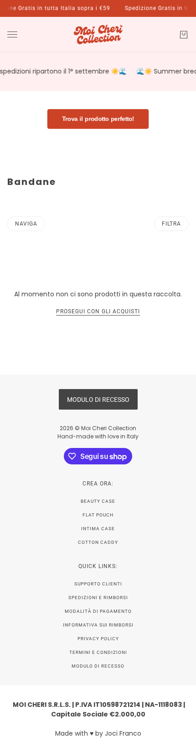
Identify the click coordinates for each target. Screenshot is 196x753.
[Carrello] (184, 35)
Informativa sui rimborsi (98, 624)
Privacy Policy (98, 638)
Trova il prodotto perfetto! (98, 119)
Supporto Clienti (98, 583)
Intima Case (98, 528)
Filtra (171, 224)
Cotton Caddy (98, 542)
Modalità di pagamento (98, 611)
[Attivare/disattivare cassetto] (12, 34)
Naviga (26, 224)
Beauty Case (98, 501)
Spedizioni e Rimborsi (98, 597)
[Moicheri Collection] (98, 34)
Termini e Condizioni (98, 652)
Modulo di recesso (98, 666)
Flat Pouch (98, 514)
